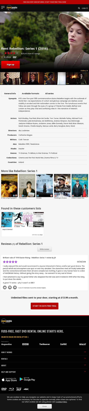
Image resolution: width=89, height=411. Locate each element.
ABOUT (3, 365)
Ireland (21, 162)
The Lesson (23, 198)
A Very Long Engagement (10, 198)
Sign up (10, 64)
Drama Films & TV (51, 158)
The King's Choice (60, 198)
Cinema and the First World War (31, 158)
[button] (78, 8)
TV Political (53, 153)
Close (44, 406)
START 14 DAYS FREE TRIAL (44, 306)
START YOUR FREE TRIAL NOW (44, 2)
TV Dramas (23, 153)
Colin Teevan (24, 140)
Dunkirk (38, 198)
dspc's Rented (7, 229)
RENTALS (4, 358)
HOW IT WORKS (6, 352)
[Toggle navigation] (3, 7)
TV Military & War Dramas (38, 153)
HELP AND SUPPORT (8, 372)
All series (49, 93)
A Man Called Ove (78, 198)
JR (55, 258)
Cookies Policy (61, 402)
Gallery (84, 71)
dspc (41, 235)
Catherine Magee (25, 135)
